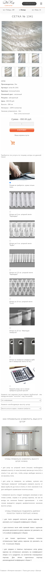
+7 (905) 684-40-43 (29, 3)
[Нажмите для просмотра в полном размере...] (22, 456)
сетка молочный (24, 113)
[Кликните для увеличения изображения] (22, 36)
